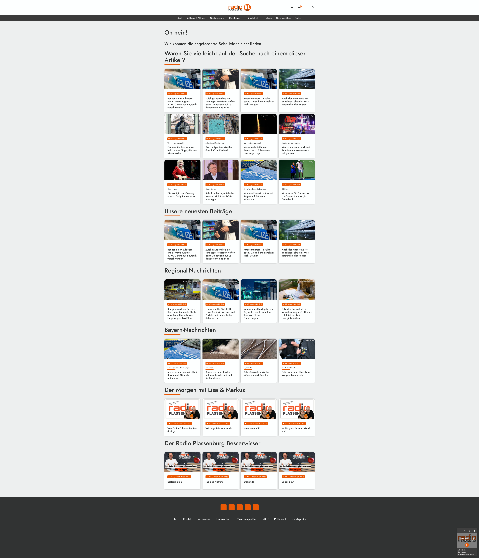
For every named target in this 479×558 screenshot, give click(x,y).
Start (179, 18)
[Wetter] (306, 7)
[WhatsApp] (166, 7)
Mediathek (253, 18)
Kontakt (298, 18)
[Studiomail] (181, 7)
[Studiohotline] (186, 7)
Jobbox (269, 18)
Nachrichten (216, 18)
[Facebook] (171, 7)
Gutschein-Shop (283, 18)
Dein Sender (235, 18)
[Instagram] (176, 7)
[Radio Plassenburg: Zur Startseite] (239, 7)
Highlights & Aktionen (196, 18)
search (313, 7)
